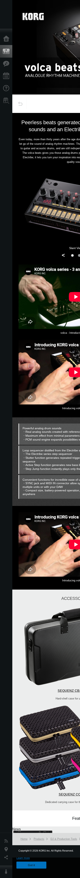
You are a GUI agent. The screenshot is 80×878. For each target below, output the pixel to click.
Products (7, 51)
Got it (31, 865)
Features (7, 64)
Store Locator (7, 101)
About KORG (7, 872)
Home (7, 39)
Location (7, 849)
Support (7, 88)
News (7, 841)
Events (7, 76)
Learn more (23, 858)
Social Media (7, 857)
